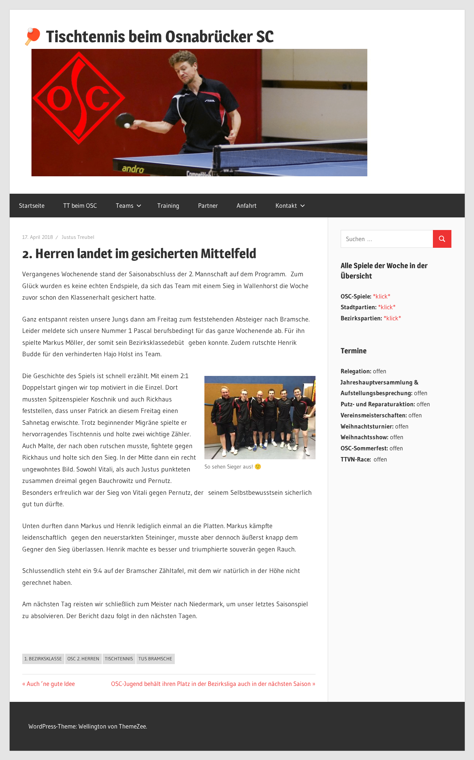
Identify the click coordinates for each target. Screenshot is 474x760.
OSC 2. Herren (83, 658)
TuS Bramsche (155, 658)
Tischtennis (119, 658)
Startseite (31, 205)
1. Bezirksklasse (43, 658)
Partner (208, 205)
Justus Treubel (78, 237)
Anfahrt (247, 205)
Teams (124, 205)
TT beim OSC (80, 205)
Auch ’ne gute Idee (50, 683)
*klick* (381, 296)
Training (168, 205)
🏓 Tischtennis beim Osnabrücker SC (148, 36)
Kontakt (286, 205)
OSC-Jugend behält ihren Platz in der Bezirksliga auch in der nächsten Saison (211, 683)
